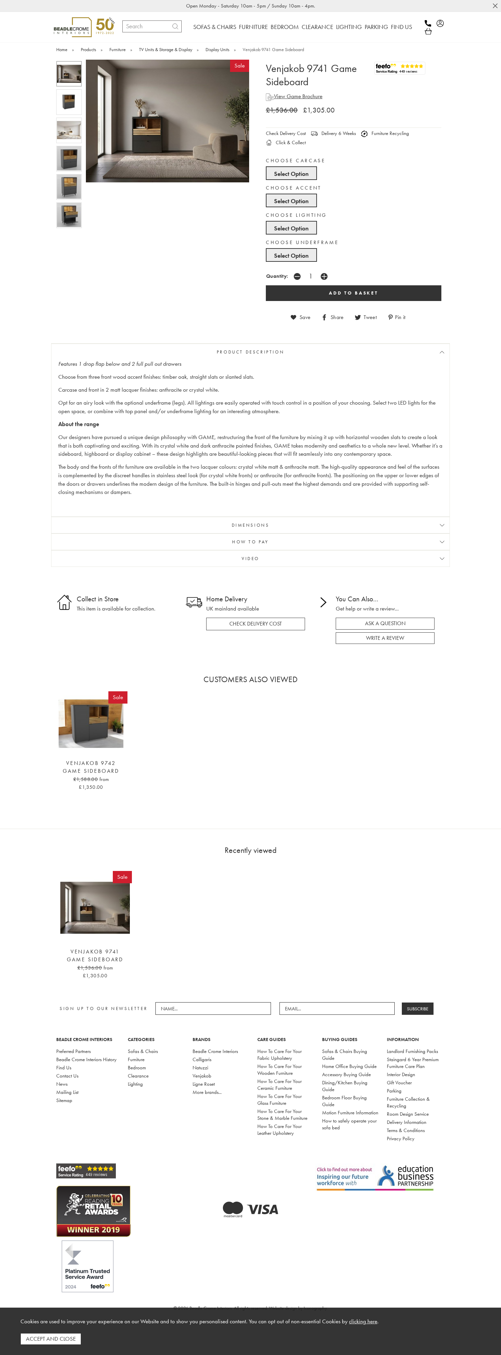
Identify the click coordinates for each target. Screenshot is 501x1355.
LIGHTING (349, 27)
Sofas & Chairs (143, 1051)
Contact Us (67, 1075)
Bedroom (137, 1067)
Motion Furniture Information (350, 1112)
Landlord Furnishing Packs (412, 1051)
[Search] (175, 26)
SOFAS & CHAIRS (214, 27)
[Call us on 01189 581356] (430, 23)
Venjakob (202, 1075)
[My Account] (442, 23)
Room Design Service (408, 1114)
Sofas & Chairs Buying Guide (344, 1055)
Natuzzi (200, 1067)
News (61, 1084)
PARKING (376, 27)
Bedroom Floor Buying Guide (344, 1101)
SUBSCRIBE (417, 1009)
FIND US (401, 27)
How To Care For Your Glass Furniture (279, 1099)
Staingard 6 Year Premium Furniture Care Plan (413, 1063)
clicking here (363, 1321)
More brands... (207, 1092)
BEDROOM (285, 27)
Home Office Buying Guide (349, 1066)
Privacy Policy (400, 1138)
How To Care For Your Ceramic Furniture (279, 1084)
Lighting (135, 1084)
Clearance (138, 1075)
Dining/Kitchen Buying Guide (344, 1086)
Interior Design (401, 1074)
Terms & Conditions (406, 1130)
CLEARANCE (317, 27)
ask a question (385, 623)
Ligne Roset (204, 1084)
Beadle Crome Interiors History (86, 1059)
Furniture (136, 1059)
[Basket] (428, 31)
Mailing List (67, 1092)
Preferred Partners (73, 1051)
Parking (394, 1090)
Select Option (291, 174)
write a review (385, 638)
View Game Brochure (298, 96)
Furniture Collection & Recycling (408, 1102)
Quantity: (277, 276)
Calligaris (202, 1059)
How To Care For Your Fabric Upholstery (279, 1055)
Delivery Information (406, 1122)
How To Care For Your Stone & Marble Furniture (282, 1114)
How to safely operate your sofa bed (349, 1124)
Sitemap (64, 1100)
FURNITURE (253, 27)
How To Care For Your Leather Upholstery (279, 1129)
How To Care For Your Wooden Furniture (279, 1070)
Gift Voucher (399, 1082)
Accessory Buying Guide (346, 1074)
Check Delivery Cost (286, 133)
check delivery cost (255, 623)
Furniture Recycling (389, 133)
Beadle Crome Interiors (215, 1051)
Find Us (63, 1067)
